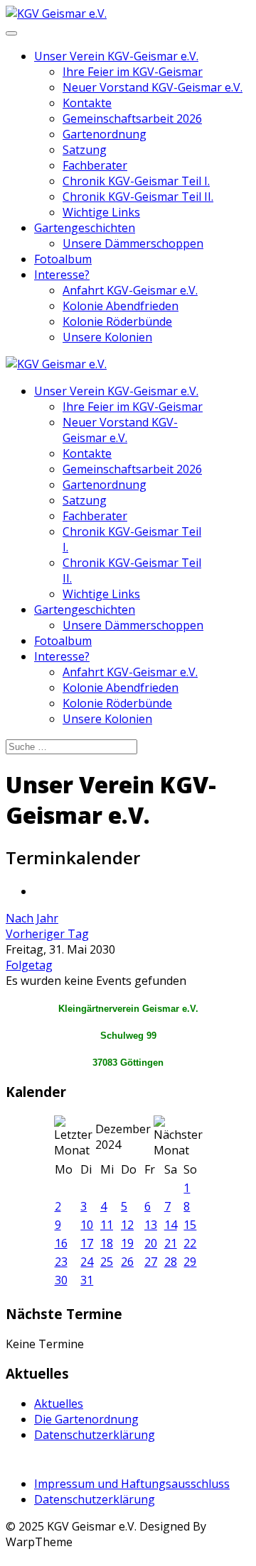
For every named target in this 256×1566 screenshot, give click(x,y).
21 (170, 1243)
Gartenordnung (104, 134)
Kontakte (87, 103)
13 (150, 1225)
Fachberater (95, 165)
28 (170, 1261)
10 (86, 1225)
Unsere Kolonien (107, 337)
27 (150, 1261)
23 (61, 1261)
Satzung (85, 150)
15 (189, 1225)
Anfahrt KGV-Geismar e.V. (130, 290)
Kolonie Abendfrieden (120, 306)
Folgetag (29, 965)
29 (189, 1261)
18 (106, 1243)
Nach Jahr (32, 918)
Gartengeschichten (84, 228)
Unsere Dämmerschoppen (133, 243)
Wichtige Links (101, 212)
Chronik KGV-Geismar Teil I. (136, 181)
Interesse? (62, 274)
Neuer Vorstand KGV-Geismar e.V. (152, 87)
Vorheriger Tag (47, 934)
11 (106, 1225)
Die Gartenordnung (86, 1419)
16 (61, 1243)
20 (150, 1243)
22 (189, 1243)
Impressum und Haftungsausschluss (132, 1483)
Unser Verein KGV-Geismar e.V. (116, 56)
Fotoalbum (63, 259)
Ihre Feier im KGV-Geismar (133, 71)
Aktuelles (58, 1403)
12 (127, 1225)
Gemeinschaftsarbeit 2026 (132, 118)
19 (127, 1243)
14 (170, 1225)
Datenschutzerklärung (94, 1435)
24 (86, 1261)
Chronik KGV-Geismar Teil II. (138, 196)
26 (127, 1261)
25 (106, 1261)
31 (86, 1280)
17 (86, 1243)
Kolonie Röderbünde (117, 321)
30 (61, 1280)
